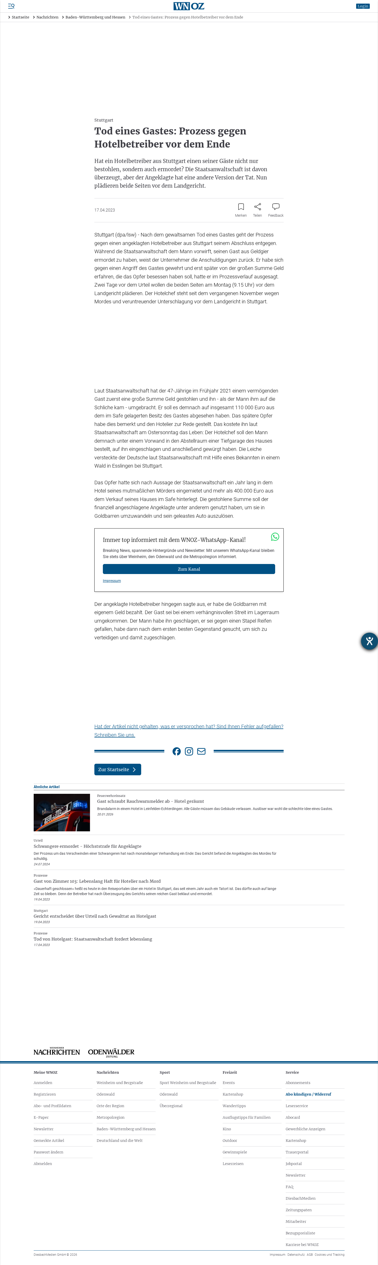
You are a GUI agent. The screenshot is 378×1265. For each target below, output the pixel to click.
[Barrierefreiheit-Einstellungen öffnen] (369, 641)
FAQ (289, 1187)
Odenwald (106, 1094)
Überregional (171, 1106)
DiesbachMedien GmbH (55, 1255)
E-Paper (41, 1117)
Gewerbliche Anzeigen (305, 1129)
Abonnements (298, 1082)
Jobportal (294, 1163)
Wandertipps (234, 1106)
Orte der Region (110, 1106)
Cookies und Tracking (330, 1255)
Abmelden (43, 1163)
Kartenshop (233, 1094)
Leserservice (297, 1106)
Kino (227, 1129)
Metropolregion (110, 1117)
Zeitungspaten (299, 1210)
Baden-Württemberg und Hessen (126, 1129)
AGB (310, 1255)
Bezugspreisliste (300, 1233)
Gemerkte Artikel (49, 1140)
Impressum (112, 581)
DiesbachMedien (301, 1198)
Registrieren (45, 1094)
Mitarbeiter (296, 1221)
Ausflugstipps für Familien (247, 1117)
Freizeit (230, 1072)
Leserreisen (233, 1163)
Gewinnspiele (235, 1152)
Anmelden (43, 1082)
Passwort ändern (48, 1152)
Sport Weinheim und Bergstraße (188, 1082)
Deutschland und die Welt (120, 1140)
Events (229, 1082)
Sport (165, 1072)
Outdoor (230, 1140)
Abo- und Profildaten (52, 1106)
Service (292, 1072)
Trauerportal (297, 1152)
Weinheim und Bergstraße (120, 1082)
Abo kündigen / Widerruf (308, 1094)
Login (363, 6)
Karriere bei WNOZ (302, 1244)
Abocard (293, 1117)
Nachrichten (108, 1072)
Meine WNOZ (45, 1072)
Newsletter (43, 1129)
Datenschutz (296, 1255)
